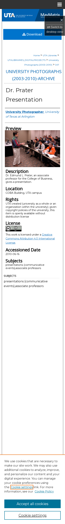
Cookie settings (22, 487)
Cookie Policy (44, 491)
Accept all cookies (32, 504)
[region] (32, 489)
